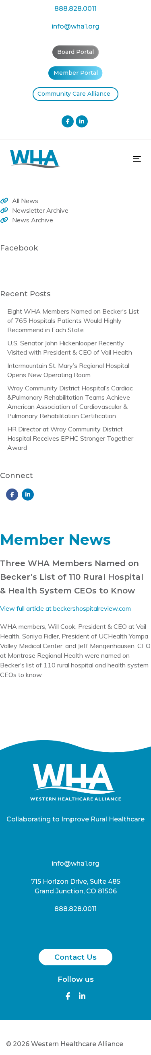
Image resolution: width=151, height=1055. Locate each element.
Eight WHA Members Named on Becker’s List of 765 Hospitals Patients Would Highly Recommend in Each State (73, 320)
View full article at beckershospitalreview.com (65, 608)
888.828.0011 (75, 8)
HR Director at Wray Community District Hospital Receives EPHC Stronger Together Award (70, 438)
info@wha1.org (75, 26)
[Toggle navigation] (119, 159)
